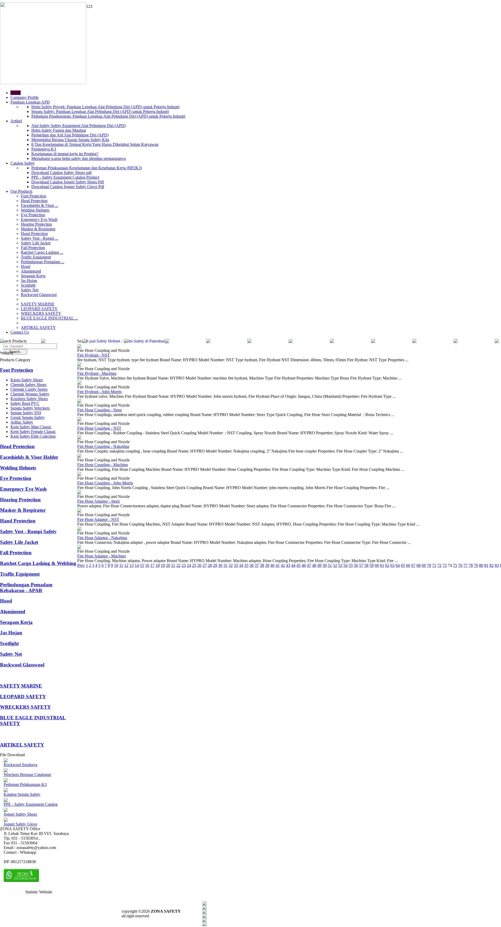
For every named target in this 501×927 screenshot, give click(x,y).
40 (272, 565)
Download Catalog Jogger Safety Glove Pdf (67, 186)
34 (241, 565)
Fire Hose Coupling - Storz (99, 410)
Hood (25, 266)
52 (335, 565)
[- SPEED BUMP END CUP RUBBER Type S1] (167, 341)
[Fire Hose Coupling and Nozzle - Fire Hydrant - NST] (79, 347)
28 (210, 565)
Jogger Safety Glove (20, 824)
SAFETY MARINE (38, 304)
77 (465, 565)
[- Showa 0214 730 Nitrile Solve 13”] (249, 341)
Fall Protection (33, 247)
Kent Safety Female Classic (33, 431)
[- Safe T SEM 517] (456, 341)
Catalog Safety (22, 163)
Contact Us (19, 332)
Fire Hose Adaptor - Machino (101, 556)
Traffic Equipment (36, 257)
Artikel (16, 121)
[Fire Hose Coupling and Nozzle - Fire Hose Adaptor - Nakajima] (79, 529)
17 (152, 565)
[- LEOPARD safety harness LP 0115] (126, 341)
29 (215, 565)
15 (142, 565)
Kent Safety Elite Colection (33, 436)
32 (231, 565)
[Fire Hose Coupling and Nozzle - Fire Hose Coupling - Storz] (79, 401)
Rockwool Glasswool (39, 294)
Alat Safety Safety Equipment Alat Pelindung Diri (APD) (78, 125)
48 (314, 565)
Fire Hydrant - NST (93, 355)
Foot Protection (33, 196)
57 (361, 565)
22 (178, 565)
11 (121, 565)
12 (126, 565)
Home (15, 93)
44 (293, 565)
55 (351, 565)
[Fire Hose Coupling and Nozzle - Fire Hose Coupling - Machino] (79, 456)
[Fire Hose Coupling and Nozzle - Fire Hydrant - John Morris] (79, 383)
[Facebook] (204, 904)
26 (199, 565)
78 (471, 565)
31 (225, 565)
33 (236, 565)
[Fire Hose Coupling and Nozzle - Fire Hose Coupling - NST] (79, 420)
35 (246, 565)
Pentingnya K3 (43, 149)
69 (424, 565)
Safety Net (29, 290)
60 (377, 565)
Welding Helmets (35, 210)
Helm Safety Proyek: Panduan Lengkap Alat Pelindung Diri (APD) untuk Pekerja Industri (105, 107)
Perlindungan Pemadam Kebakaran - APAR (26, 587)
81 (486, 565)
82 (492, 565)
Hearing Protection (36, 224)
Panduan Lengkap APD (30, 102)
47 (309, 565)
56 (356, 565)
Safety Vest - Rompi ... (39, 238)
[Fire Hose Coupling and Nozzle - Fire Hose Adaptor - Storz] (79, 493)
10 (116, 565)
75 (455, 565)
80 (481, 565)
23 (184, 565)
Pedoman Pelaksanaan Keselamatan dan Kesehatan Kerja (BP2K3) (86, 168)
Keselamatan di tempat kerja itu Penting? (64, 154)
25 (194, 565)
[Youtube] (204, 916)
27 (204, 565)
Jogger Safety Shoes (20, 814)
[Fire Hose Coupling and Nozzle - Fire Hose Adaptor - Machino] (79, 547)
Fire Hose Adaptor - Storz (98, 501)
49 (319, 565)
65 (403, 565)
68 (418, 565)
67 (413, 565)
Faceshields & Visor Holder (29, 457)
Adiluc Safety (21, 422)
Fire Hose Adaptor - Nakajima (102, 537)
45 (298, 565)
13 (131, 565)
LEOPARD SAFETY (39, 308)
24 (189, 565)
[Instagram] (204, 920)
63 (392, 565)
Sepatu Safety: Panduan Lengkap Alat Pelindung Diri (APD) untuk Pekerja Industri (100, 111)
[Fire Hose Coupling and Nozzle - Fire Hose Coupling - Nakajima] (79, 438)
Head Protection (34, 200)
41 (278, 565)
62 (387, 565)
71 (434, 565)
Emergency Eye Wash (39, 219)
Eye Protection (33, 215)
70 (429, 565)
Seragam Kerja (33, 276)
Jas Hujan (29, 280)
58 (366, 565)
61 (382, 565)
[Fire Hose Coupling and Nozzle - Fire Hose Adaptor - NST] (79, 511)
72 (439, 565)
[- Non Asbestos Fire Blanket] (414, 341)
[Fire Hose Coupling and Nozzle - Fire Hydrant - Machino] (79, 365)
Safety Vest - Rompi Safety (28, 531)
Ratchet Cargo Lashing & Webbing (38, 563)
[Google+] (204, 912)
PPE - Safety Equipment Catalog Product (65, 177)
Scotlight (28, 285)
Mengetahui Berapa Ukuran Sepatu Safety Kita (70, 139)
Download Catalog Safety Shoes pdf (61, 172)
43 (288, 565)
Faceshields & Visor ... (39, 205)
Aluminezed (31, 271)
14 (137, 565)
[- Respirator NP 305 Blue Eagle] (332, 341)
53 (340, 565)
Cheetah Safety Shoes (28, 384)
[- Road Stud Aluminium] (2, 341)
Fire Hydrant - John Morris (99, 391)
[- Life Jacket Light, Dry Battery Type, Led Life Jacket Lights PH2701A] (208, 341)
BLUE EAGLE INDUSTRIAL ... (49, 318)
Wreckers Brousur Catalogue (27, 774)
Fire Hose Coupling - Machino (102, 464)
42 (283, 565)
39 (267, 565)
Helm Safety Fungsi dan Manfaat (58, 130)
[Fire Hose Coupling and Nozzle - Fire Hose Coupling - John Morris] (79, 474)
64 (398, 565)
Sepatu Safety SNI (25, 413)
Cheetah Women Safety (29, 394)
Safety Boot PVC (24, 403)
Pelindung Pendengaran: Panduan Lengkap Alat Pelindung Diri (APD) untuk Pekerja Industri (108, 116)
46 (304, 565)
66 (408, 565)
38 (262, 565)
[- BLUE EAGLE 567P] (291, 341)
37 (257, 565)
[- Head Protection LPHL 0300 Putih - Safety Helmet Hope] (373, 341)
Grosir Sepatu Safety (27, 417)
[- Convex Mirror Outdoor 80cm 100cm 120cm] (43, 341)
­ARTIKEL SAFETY (38, 327)
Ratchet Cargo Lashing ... (42, 252)
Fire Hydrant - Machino (96, 373)
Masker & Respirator (38, 229)
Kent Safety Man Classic (30, 427)
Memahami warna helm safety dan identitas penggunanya (78, 158)
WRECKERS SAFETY (41, 313)
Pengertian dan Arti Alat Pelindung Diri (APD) (70, 135)
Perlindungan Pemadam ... (42, 262)
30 (220, 565)
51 (330, 565)
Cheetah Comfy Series (28, 389)
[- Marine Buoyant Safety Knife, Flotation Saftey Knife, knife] (497, 341)
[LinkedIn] (204, 925)
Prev (81, 565)
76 (460, 565)
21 (173, 565)
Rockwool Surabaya (20, 764)
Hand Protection (34, 233)
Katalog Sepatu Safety (22, 794)
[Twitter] (204, 908)
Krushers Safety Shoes (29, 398)
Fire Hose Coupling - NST (99, 428)
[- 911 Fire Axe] (84, 341)
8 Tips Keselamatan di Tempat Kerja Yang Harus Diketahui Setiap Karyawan (94, 144)
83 (497, 565)
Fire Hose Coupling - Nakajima (103, 446)
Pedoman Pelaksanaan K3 (25, 784)
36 (251, 565)
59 (371, 565)
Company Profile (24, 97)
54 (345, 565)
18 (158, 565)
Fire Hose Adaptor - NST (98, 519)
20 (168, 565)
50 (325, 565)
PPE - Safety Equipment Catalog (31, 804)
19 (163, 565)
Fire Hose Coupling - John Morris (105, 483)
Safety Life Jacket (35, 243)
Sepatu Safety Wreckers (30, 408)
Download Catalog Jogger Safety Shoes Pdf (67, 182)
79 (476, 565)
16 (147, 565)
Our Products (21, 191)
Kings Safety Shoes (26, 380)
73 (445, 565)
